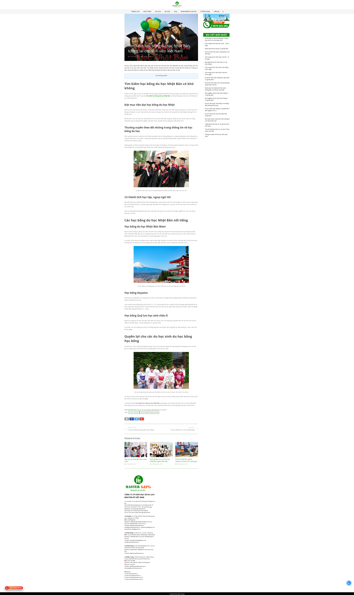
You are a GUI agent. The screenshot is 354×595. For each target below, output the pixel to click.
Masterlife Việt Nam (130, 410)
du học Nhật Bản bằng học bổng (149, 412)
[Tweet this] (136, 418)
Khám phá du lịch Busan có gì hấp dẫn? (216, 48)
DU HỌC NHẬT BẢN (148, 56)
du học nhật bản (134, 412)
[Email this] (126, 418)
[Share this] (131, 418)
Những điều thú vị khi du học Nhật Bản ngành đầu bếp (160, 460)
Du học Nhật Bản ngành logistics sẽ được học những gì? (186, 460)
